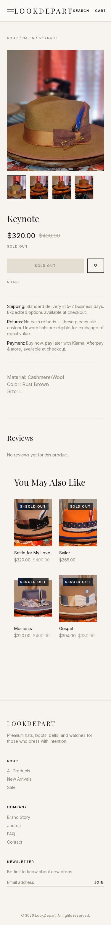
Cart (100, 11)
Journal (14, 825)
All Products (18, 770)
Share (13, 282)
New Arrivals (19, 779)
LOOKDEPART (43, 10)
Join (99, 882)
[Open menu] (10, 10)
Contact (14, 842)
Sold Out (45, 266)
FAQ (11, 833)
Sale (11, 787)
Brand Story (18, 817)
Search (81, 11)
